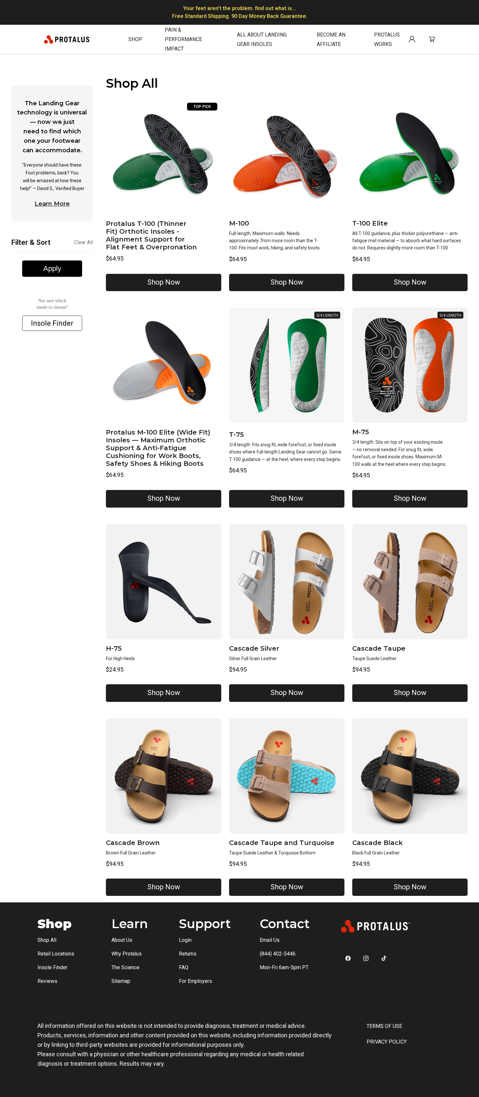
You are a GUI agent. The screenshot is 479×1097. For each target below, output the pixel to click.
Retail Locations (55, 954)
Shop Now (163, 282)
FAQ (183, 967)
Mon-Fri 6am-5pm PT (284, 967)
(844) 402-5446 (278, 954)
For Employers (195, 981)
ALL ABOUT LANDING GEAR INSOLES (262, 39)
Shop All (46, 940)
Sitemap (120, 981)
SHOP (135, 39)
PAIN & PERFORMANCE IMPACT (183, 39)
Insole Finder (52, 323)
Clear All (83, 243)
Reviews (47, 981)
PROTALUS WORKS (387, 39)
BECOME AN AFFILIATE (331, 39)
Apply (52, 269)
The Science (125, 967)
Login (185, 940)
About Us (121, 940)
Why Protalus (126, 954)
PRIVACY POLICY (387, 1042)
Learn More (52, 203)
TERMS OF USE (384, 1026)
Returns (187, 954)
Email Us (270, 940)
